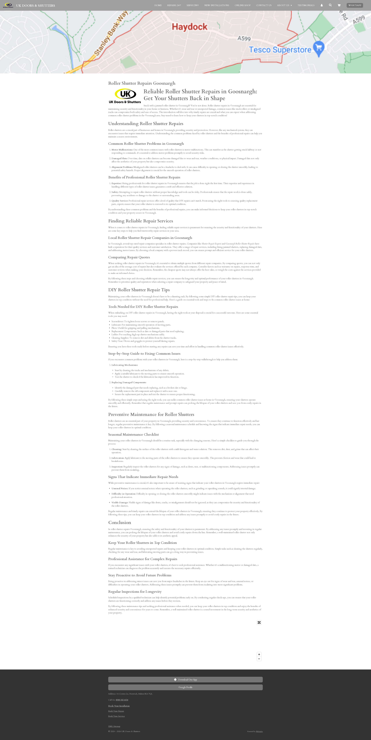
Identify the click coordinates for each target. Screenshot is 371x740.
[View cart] (339, 5)
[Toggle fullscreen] (259, 622)
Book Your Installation (119, 706)
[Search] (330, 5)
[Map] (185, 640)
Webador (259, 731)
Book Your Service (116, 716)
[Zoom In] (259, 654)
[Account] (321, 5)
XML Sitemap (114, 726)
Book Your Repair (116, 711)
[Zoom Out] (259, 659)
